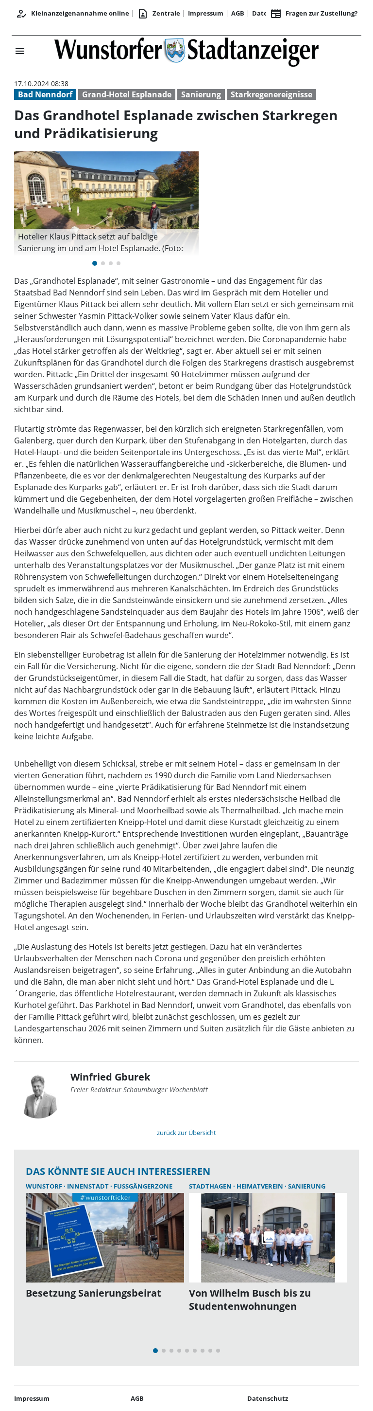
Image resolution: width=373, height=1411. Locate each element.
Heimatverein (261, 1186)
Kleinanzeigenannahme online (72, 13)
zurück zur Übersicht (186, 1132)
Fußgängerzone (143, 1186)
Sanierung (201, 94)
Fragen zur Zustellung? (313, 13)
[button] (106, 242)
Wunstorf (45, 1186)
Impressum (205, 13)
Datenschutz (267, 1398)
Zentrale (158, 13)
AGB (237, 13)
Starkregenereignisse (271, 94)
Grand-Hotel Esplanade (126, 94)
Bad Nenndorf (45, 94)
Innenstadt (88, 1186)
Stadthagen (211, 1186)
